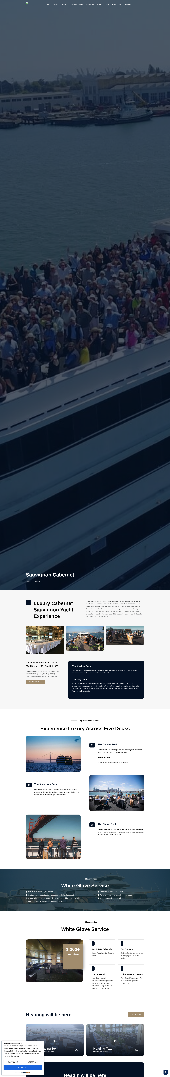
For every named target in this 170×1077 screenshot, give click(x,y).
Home (49, 4)
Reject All (32, 1062)
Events (55, 4)
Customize (13, 1062)
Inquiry (120, 4)
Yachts (64, 4)
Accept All (23, 1067)
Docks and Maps (77, 4)
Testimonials (90, 4)
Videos (106, 4)
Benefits (100, 4)
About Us (128, 4)
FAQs (113, 4)
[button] (56, 4)
